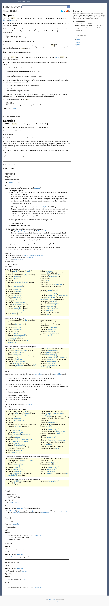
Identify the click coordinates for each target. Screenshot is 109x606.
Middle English (79, 13)
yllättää (16, 439)
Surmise (78, 44)
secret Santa (45, 512)
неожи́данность (45, 299)
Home (19, 1)
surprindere (61, 295)
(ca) (22, 420)
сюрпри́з (49, 297)
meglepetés (19, 310)
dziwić (47, 426)
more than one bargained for (33, 255)
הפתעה (16, 308)
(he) (20, 308)
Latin (103, 17)
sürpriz (48, 310)
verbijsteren (12, 436)
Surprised (78, 41)
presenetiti (50, 437)
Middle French (93, 13)
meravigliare (44, 415)
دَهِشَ (27, 413)
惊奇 (23, 282)
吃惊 (20, 426)
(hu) (24, 310)
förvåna (59, 441)
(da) (21, 432)
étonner (26, 441)
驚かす (49, 417)
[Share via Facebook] (65, 11)
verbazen (16, 434)
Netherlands (12, 511)
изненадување (54, 276)
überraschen (18, 445)
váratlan (10, 342)
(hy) (26, 275)
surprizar (14, 452)
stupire (48, 413)
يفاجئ (16, 413)
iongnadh (54, 301)
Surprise (78, 37)
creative (41, 511)
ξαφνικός (11, 339)
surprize (10, 182)
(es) (53, 306)
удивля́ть (59, 431)
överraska (50, 441)
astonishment (18, 259)
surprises (37, 188)
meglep (18, 450)
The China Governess (45, 231)
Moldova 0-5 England (41, 207)
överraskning (51, 308)
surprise (15, 297)
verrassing (16, 290)
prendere (75, 18)
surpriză (50, 295)
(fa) (51, 352)
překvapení (16, 286)
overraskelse (17, 288)
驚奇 (16, 282)
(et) (20, 293)
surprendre (16, 441)
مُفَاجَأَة (15, 271)
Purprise (78, 39)
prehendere (87, 18)
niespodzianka (50, 292)
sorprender (17, 418)
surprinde (51, 430)
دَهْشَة (29, 271)
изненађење (55, 303)
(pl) (56, 292)
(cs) (21, 286)
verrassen (25, 434)
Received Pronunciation (82, 23)
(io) (18, 452)
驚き (48, 273)
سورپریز (49, 290)
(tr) (52, 310)
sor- (84, 17)
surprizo (18, 291)
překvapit (16, 430)
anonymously (62, 511)
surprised (24, 376)
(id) (22, 312)
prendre (92, 17)
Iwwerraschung (56, 275)
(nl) (21, 290)
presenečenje (51, 305)
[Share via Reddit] (67, 11)
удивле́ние (50, 359)
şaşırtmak (49, 444)
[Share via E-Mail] (69, 11)
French (11, 502)
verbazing (27, 356)
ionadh (14, 313)
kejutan (18, 312)
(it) (52, 271)
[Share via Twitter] (62, 11)
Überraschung (18, 302)
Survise (78, 45)
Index (28, 1)
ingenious (34, 511)
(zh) (20, 282)
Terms (58, 602)
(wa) (55, 312)
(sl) (56, 305)
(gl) (21, 299)
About (54, 602)
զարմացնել (20, 415)
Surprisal (78, 42)
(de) (24, 302)
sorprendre (17, 420)
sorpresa (17, 276)
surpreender (52, 428)
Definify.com (52, 599)
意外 (16, 324)
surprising (57, 374)
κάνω (14, 473)
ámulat (18, 365)
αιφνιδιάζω (11, 475)
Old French (97, 15)
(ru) (54, 297)
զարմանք (19, 350)
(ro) (55, 295)
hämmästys (17, 359)
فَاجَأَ (24, 411)
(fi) (19, 295)
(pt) (55, 294)
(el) (19, 304)
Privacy (50, 602)
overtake (30, 404)
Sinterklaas (16, 512)
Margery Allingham (21, 231)
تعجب (48, 352)
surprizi (17, 438)
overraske (16, 432)
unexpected (30, 257)
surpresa (51, 294)
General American (81, 25)
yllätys (16, 295)
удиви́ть (58, 433)
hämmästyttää (26, 439)
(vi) (57, 448)
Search (23, 1)
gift (19, 511)
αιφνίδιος (16, 337)
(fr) (20, 297)
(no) (56, 422)
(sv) (57, 308)
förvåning (43, 367)
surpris (24, 549)
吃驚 (16, 426)
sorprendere (57, 413)
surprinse (24, 571)
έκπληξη (15, 304)
